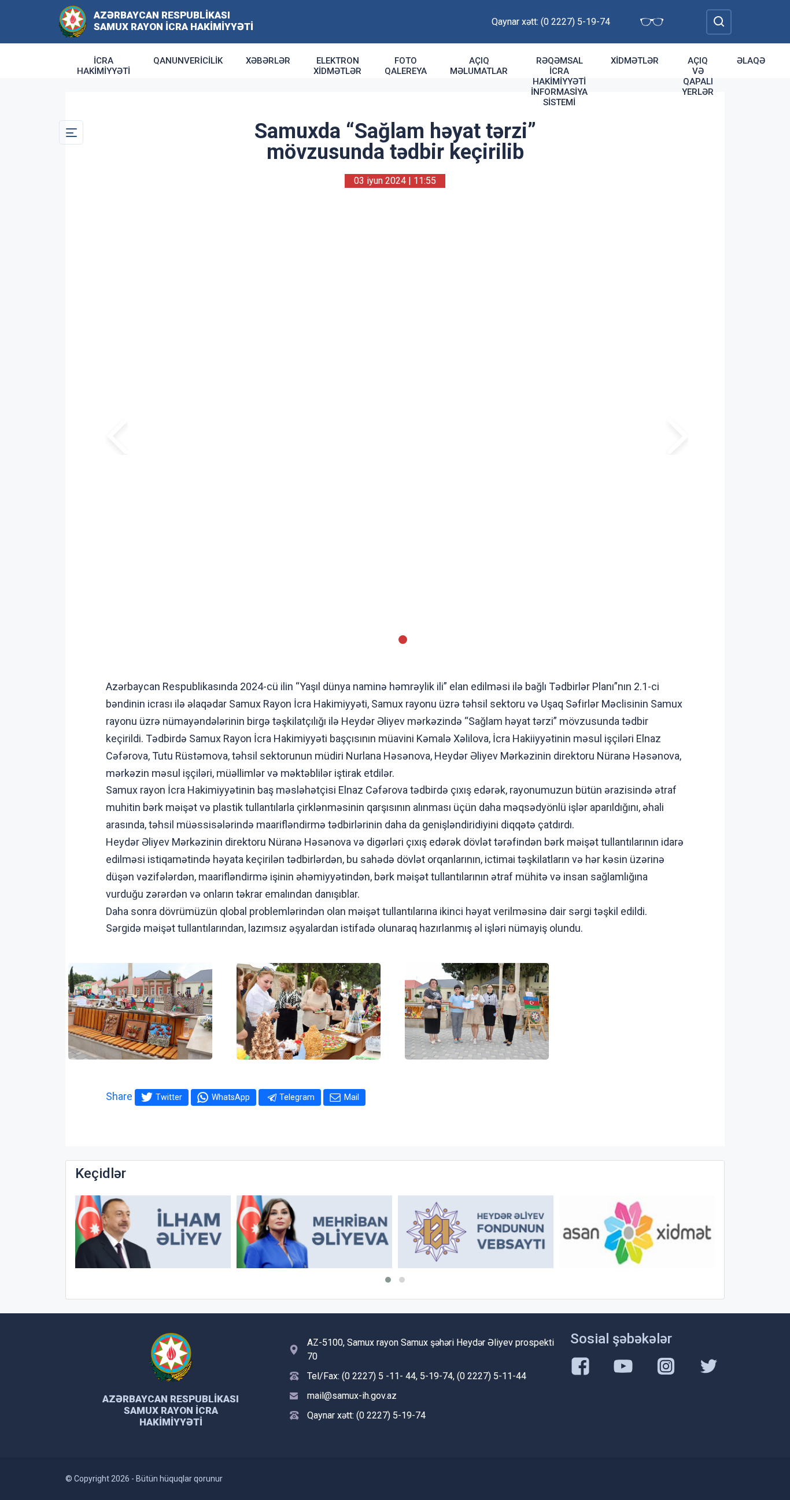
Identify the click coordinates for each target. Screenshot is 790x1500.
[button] (388, 1280)
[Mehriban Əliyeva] (153, 1232)
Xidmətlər (635, 60)
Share (119, 1096)
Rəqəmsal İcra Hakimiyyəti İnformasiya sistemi (559, 81)
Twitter (169, 1097)
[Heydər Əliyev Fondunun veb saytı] (314, 1232)
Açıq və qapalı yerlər (698, 76)
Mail (351, 1097)
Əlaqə (751, 60)
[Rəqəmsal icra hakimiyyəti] (637, 1232)
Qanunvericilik (188, 60)
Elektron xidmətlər (337, 65)
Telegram (297, 1097)
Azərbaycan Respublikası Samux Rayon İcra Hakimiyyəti (173, 20)
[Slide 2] (403, 640)
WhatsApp (231, 1097)
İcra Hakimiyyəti (103, 65)
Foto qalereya (406, 65)
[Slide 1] (387, 640)
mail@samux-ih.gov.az (352, 1395)
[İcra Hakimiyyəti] (72, 21)
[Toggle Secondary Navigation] (71, 132)
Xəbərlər (268, 60)
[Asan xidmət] (475, 1232)
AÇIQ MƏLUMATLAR (479, 65)
